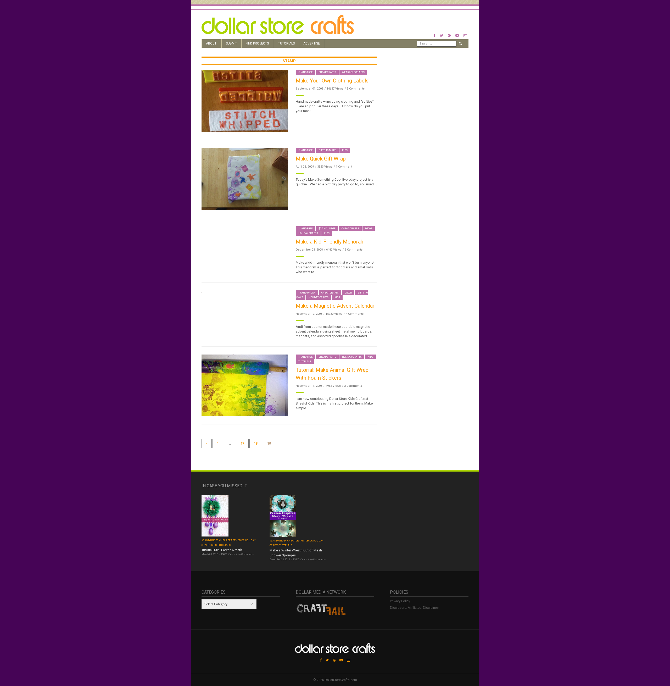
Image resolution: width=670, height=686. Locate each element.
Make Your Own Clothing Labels (332, 81)
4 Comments (355, 314)
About (211, 43)
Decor (368, 228)
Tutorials (286, 43)
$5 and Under (327, 228)
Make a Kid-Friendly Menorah (329, 242)
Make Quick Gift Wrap (321, 159)
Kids (345, 150)
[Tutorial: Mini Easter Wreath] (215, 516)
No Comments (246, 554)
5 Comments (356, 88)
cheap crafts (327, 72)
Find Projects (257, 43)
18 (256, 443)
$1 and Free (305, 72)
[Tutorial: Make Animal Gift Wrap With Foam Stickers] (245, 385)
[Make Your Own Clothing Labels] (245, 101)
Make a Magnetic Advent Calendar (335, 306)
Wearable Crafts (353, 72)
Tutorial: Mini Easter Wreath (222, 550)
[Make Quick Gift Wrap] (245, 179)
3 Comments (353, 249)
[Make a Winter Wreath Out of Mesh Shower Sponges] (283, 516)
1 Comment (344, 166)
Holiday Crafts (308, 233)
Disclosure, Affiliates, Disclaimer (414, 608)
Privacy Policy (400, 601)
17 (242, 443)
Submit (231, 43)
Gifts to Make (327, 150)
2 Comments (353, 386)
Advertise (311, 43)
